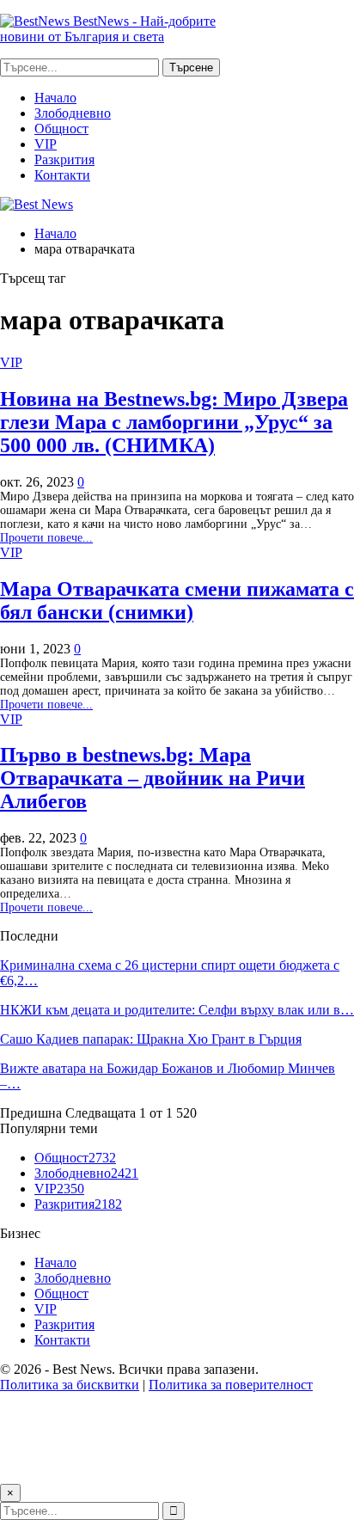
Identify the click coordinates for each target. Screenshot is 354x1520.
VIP (45, 144)
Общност (61, 128)
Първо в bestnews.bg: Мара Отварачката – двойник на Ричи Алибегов (152, 778)
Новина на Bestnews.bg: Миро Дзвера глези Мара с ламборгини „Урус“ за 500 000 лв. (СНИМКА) (174, 422)
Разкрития (64, 159)
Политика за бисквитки (69, 1384)
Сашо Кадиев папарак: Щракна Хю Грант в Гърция (151, 1039)
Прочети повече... (46, 537)
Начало (55, 97)
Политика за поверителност (231, 1384)
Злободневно (72, 113)
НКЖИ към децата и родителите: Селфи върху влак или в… (177, 1009)
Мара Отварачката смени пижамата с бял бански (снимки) (177, 600)
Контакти (62, 175)
